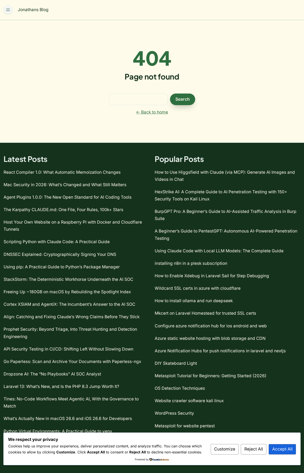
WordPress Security (174, 413)
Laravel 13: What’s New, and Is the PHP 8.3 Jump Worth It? (61, 386)
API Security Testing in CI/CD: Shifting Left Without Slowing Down (68, 349)
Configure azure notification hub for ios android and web (211, 325)
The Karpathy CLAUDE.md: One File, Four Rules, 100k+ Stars (63, 209)
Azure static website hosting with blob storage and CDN (210, 338)
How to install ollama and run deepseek (194, 300)
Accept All (282, 449)
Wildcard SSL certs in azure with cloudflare (198, 288)
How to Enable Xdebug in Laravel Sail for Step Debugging (212, 275)
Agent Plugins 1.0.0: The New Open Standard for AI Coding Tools (68, 197)
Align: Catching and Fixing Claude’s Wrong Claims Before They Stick (72, 316)
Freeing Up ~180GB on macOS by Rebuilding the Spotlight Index (67, 291)
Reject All (253, 449)
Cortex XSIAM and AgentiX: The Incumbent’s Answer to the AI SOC (69, 304)
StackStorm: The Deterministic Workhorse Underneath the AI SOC (68, 279)
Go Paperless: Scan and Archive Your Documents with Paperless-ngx (72, 361)
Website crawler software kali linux (189, 400)
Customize (224, 449)
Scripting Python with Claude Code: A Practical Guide (57, 241)
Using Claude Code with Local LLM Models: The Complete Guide (219, 250)
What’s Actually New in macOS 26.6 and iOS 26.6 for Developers (68, 418)
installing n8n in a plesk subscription (191, 263)
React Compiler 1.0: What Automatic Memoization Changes (62, 172)
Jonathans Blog (33, 9)
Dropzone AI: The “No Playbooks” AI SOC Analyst (52, 374)
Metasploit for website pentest (185, 425)
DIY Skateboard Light (176, 363)
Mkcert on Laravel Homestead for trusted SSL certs (205, 313)
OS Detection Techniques (180, 388)
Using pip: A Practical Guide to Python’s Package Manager (62, 266)
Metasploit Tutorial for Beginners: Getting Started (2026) (210, 375)
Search (182, 99)
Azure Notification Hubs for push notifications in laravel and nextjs (220, 350)
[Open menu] (8, 9)
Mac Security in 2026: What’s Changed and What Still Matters (65, 184)
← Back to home (152, 112)
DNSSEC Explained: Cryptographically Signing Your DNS (60, 254)
